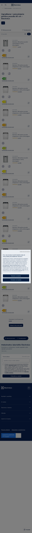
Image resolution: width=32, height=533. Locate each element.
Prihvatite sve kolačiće (16, 279)
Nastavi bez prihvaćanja (25, 251)
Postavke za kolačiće (16, 275)
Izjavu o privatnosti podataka (15, 271)
